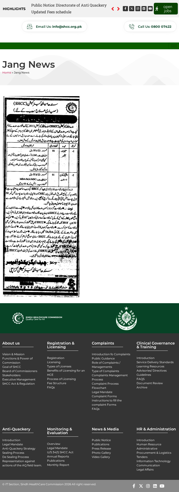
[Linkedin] (144, 8)
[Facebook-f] (125, 8)
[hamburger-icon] (174, 45)
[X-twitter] (131, 8)
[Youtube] (150, 8)
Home (6, 72)
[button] (118, 9)
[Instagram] (138, 8)
